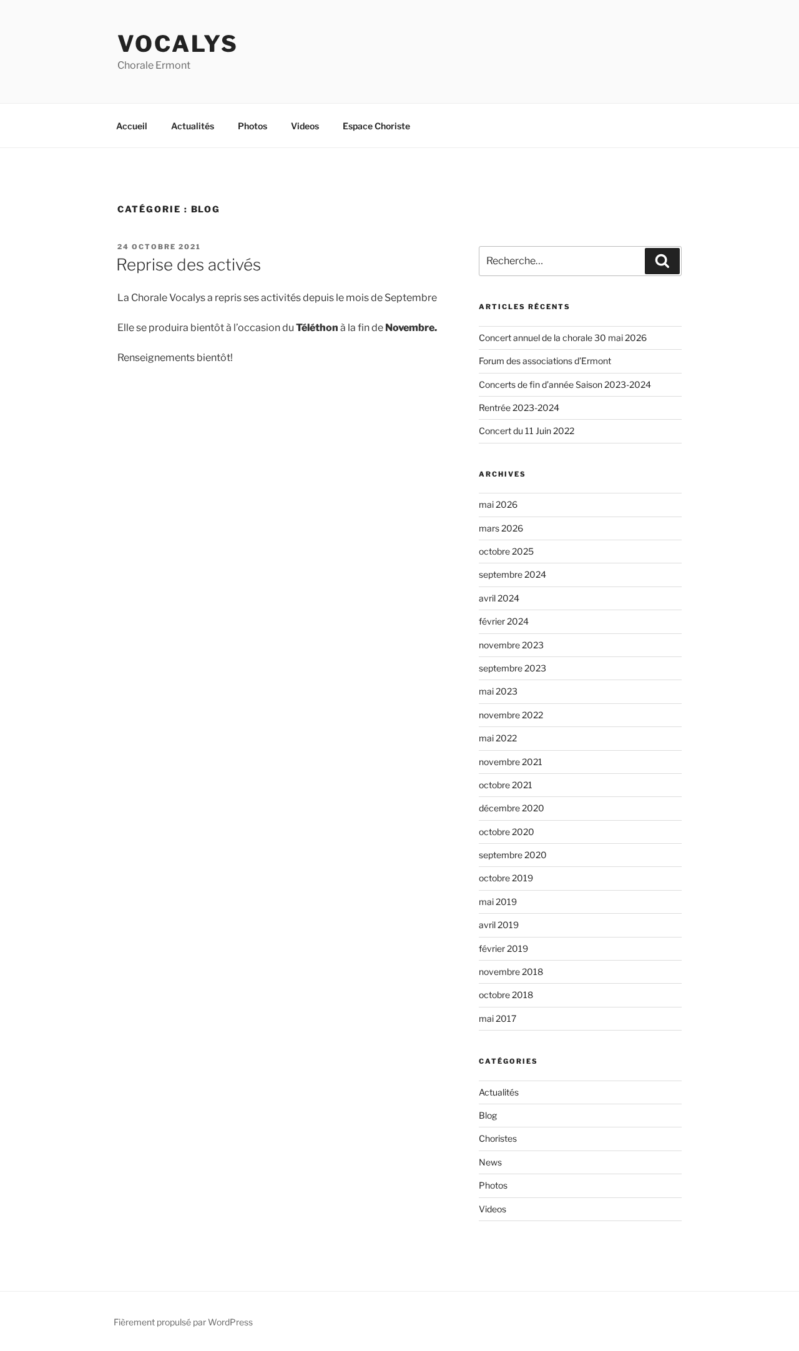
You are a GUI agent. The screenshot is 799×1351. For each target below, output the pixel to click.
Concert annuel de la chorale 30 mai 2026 (563, 337)
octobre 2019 (506, 878)
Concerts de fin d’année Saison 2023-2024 (565, 384)
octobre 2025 (506, 551)
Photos (252, 126)
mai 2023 (498, 691)
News (490, 1162)
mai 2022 (498, 738)
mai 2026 (498, 504)
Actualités (192, 126)
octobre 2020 (506, 831)
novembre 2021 (510, 761)
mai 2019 (498, 901)
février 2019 (503, 948)
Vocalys (177, 43)
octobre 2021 (505, 784)
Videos (305, 126)
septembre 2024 (512, 574)
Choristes (498, 1138)
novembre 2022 (511, 715)
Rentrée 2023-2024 (519, 407)
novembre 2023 (511, 645)
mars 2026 (501, 528)
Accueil (131, 126)
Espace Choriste (376, 126)
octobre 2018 (506, 994)
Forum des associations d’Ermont (545, 360)
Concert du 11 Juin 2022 (526, 430)
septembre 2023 (512, 668)
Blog (488, 1115)
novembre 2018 (511, 971)
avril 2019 (499, 924)
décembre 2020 (511, 808)
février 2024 (504, 621)
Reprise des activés (188, 264)
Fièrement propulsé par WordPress (183, 1322)
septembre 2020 (513, 854)
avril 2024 (499, 598)
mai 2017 (497, 1018)
